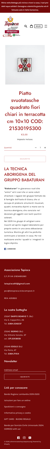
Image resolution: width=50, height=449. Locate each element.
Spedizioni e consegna (14, 406)
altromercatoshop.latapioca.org (21, 441)
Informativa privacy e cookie (17, 413)
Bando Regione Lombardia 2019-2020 (21, 394)
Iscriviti (25, 377)
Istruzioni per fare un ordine (17, 400)
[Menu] (46, 26)
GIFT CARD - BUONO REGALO (17, 419)
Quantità (8, 148)
